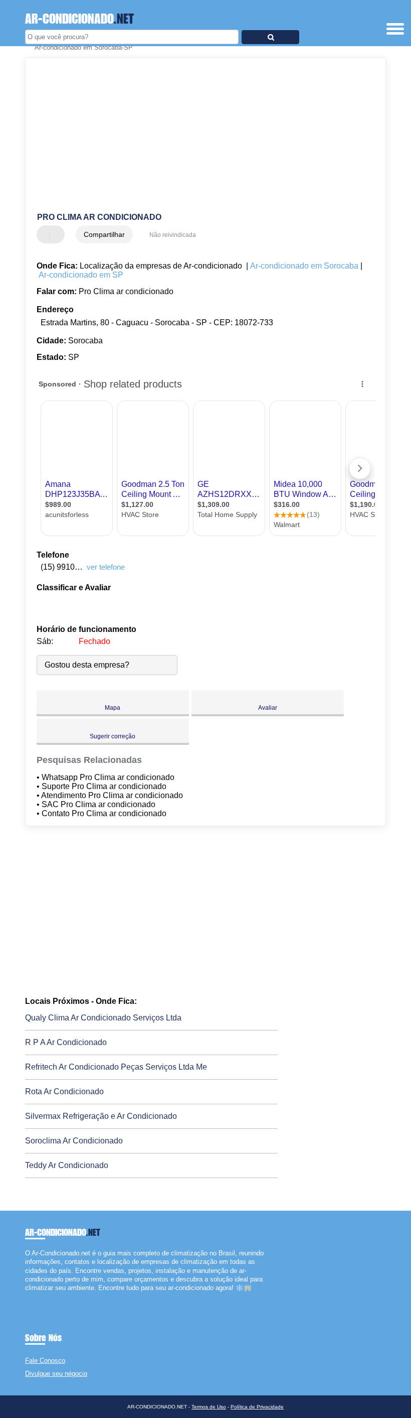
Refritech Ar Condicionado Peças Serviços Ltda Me (116, 1067)
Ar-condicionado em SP (81, 275)
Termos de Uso (208, 1406)
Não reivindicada (172, 234)
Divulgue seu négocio (56, 1373)
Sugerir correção (112, 736)
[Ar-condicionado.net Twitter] (32, 1296)
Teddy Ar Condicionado (66, 1165)
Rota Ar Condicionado (64, 1091)
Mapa (112, 707)
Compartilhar (104, 234)
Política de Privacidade (257, 1406)
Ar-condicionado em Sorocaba (304, 266)
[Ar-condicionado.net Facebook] (27, 1296)
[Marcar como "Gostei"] (46, 234)
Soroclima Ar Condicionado (74, 1140)
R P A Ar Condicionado (66, 1042)
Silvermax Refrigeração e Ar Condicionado (101, 1116)
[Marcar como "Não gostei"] (58, 234)
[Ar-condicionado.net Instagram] (36, 1296)
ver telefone (106, 567)
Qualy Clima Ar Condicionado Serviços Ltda (103, 1017)
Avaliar (267, 707)
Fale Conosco (45, 1360)
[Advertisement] (197, 135)
